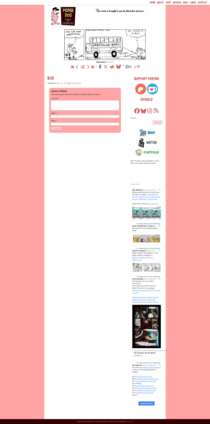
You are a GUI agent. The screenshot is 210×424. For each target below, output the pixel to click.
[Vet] (93, 67)
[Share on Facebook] (100, 67)
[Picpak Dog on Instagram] (149, 109)
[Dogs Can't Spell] (72, 67)
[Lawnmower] (88, 67)
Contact (202, 2)
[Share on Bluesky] (118, 67)
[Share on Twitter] (106, 67)
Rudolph (110, 62)
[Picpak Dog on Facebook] (137, 109)
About (160, 2)
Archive (177, 2)
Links (193, 2)
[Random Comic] (82, 67)
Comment (54, 98)
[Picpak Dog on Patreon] (140, 88)
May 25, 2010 (62, 83)
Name (53, 113)
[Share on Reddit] (112, 67)
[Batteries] (77, 67)
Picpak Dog (135, 184)
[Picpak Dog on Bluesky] (143, 109)
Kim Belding (76, 83)
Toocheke (130, 421)
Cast (168, 2)
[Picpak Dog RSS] (156, 109)
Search (133, 118)
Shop (185, 2)
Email (53, 121)
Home (152, 2)
